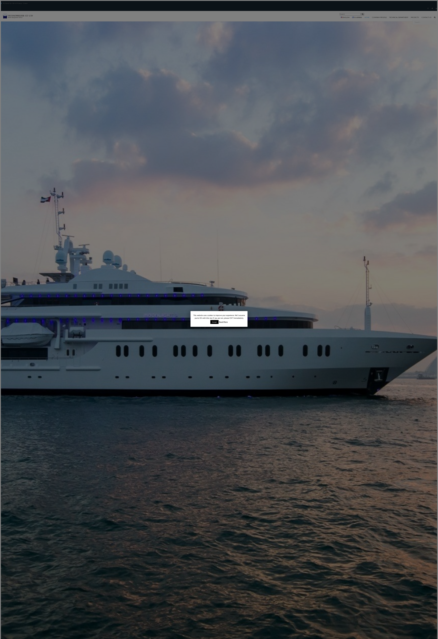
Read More (223, 322)
